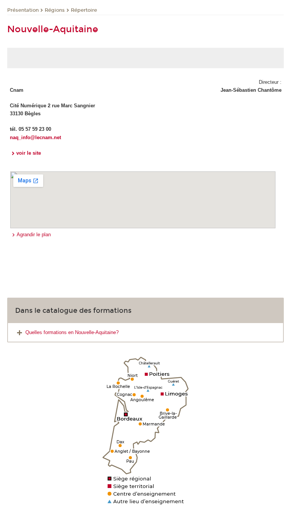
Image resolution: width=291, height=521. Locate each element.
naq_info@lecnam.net (35, 137)
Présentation (23, 10)
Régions (55, 10)
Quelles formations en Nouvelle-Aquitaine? (72, 332)
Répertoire (84, 10)
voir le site (28, 153)
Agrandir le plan (34, 234)
